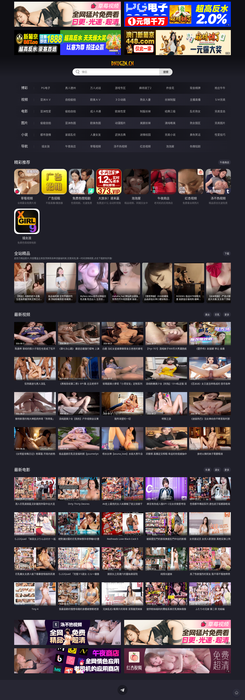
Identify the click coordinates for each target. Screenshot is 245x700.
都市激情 (45, 135)
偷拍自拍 (70, 111)
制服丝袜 (145, 111)
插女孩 (46, 146)
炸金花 (170, 88)
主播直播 (195, 99)
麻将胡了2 (145, 88)
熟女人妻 (145, 99)
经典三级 (170, 111)
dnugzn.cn (122, 63)
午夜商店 (70, 146)
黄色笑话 (195, 135)
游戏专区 (120, 88)
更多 (226, 314)
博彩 (24, 88)
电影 (24, 111)
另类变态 (220, 111)
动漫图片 (120, 123)
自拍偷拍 (70, 99)
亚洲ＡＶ (45, 99)
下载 (226, 253)
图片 (24, 123)
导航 (24, 146)
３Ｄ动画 (120, 99)
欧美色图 (95, 123)
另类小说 (170, 135)
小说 (24, 134)
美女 (207, 314)
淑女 (217, 469)
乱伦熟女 (195, 111)
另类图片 (220, 123)
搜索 (165, 72)
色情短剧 (195, 146)
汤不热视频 (120, 146)
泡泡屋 (170, 146)
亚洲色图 (70, 123)
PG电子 (45, 88)
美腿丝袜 (145, 123)
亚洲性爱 (45, 111)
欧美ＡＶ (95, 99)
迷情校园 (145, 135)
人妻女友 (95, 135)
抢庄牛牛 (220, 88)
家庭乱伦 (70, 135)
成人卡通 (95, 111)
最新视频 (22, 314)
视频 (24, 99)
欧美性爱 (120, 111)
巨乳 (217, 314)
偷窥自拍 (45, 123)
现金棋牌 (195, 88)
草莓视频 (95, 146)
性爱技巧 (220, 135)
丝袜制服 (170, 99)
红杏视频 (145, 146)
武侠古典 (120, 135)
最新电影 (22, 469)
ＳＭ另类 (220, 99)
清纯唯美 (170, 123)
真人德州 (70, 88)
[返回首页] (236, 693)
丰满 (207, 469)
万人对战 (95, 88)
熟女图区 (195, 123)
